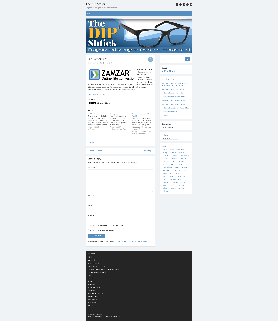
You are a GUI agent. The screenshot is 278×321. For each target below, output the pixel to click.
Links (89, 278)
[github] (191, 4)
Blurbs (92, 142)
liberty (165, 176)
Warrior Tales (92, 302)
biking (165, 152)
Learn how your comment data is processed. (131, 241)
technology (91, 299)
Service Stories (93, 296)
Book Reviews (92, 263)
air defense (180, 149)
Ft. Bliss (181, 161)
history (177, 167)
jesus (174, 170)
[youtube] (187, 4)
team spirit (181, 185)
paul (179, 179)
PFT (185, 179)
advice (171, 149)
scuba (183, 182)
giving (180, 164)
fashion (165, 161)
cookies (165, 155)
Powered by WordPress (95, 316)
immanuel (166, 170)
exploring (183, 158)
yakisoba (181, 188)
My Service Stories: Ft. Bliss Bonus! (173, 89)
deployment (185, 155)
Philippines (166, 182)
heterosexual (167, 167)
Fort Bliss (173, 161)
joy (179, 170)
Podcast (90, 290)
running (175, 182)
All (95, 142)
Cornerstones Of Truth (95, 266)
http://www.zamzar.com (96, 94)
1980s (165, 149)
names (165, 179)
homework (185, 167)
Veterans (173, 188)
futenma (172, 164)
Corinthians (174, 155)
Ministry (90, 284)
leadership (178, 173)
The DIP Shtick (96, 4)
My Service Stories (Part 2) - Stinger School (175, 108)
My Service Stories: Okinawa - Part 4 (173, 93)
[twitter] (177, 4)
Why (89, 305)
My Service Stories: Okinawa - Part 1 (173, 104)
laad (171, 173)
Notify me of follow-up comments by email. (106, 225)
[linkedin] (180, 4)
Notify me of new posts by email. (102, 230)
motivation (181, 176)
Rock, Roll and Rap (94, 293)
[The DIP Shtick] (139, 35)
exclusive (174, 158)
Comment (92, 167)
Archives (89, 14)
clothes (181, 152)
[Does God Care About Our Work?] (143, 124)
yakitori (165, 191)
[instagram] (184, 4)
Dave (106, 63)
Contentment (166, 115)
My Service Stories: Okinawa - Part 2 (173, 100)
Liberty (90, 275)
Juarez (185, 170)
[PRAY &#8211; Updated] (99, 121)
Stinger (173, 185)
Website (91, 215)
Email (90, 205)
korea (165, 173)
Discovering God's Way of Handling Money (102, 269)
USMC (165, 188)
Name (91, 195)
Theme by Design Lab (113, 316)
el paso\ (165, 158)
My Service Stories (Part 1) (170, 112)
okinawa (173, 179)
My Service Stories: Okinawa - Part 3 (173, 97)
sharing (165, 185)
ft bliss (165, 164)
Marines (172, 176)
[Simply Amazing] (121, 121)
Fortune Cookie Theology (96, 272)
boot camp (173, 152)
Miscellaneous (93, 287)
